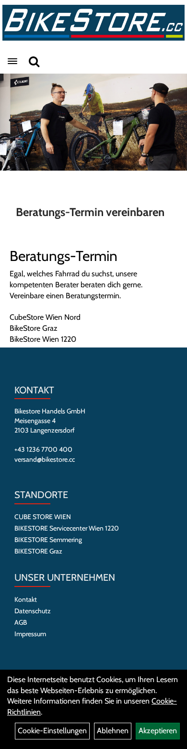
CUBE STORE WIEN (42, 516)
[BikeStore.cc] (93, 23)
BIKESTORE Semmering (48, 539)
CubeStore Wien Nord (45, 317)
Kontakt (25, 599)
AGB (20, 622)
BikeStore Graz (34, 328)
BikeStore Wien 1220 (43, 339)
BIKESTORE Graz (38, 551)
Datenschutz (32, 611)
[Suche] (34, 61)
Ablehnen (113, 730)
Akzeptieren (158, 730)
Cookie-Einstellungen (52, 730)
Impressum (30, 634)
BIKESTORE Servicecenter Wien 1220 (66, 528)
